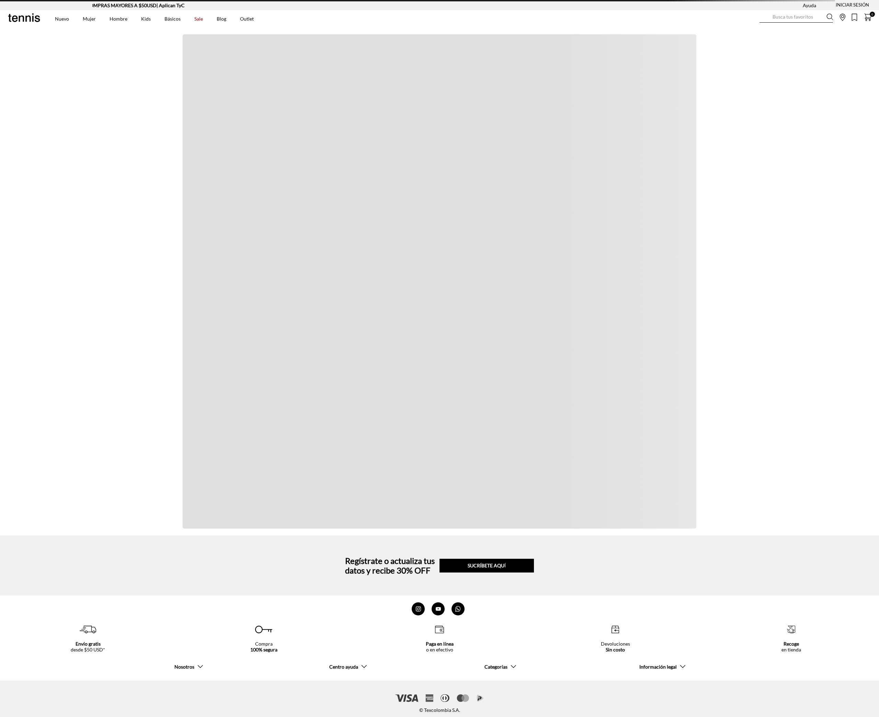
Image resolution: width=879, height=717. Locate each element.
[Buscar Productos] (765, 17)
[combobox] (796, 17)
